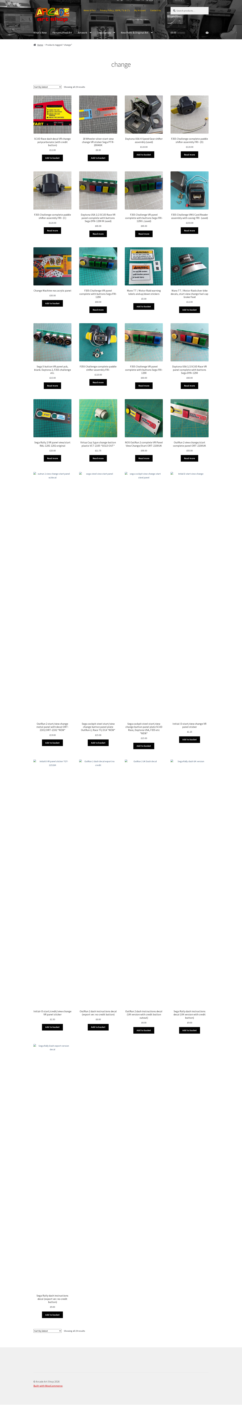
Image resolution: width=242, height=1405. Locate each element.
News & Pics (90, 10)
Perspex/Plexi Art (62, 32)
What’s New (40, 32)
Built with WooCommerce (48, 1385)
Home (40, 44)
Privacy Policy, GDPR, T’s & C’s (115, 10)
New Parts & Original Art (134, 32)
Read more (189, 154)
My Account (140, 10)
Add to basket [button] (52, 157)
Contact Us (155, 10)
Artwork (82, 32)
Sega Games (104, 32)
